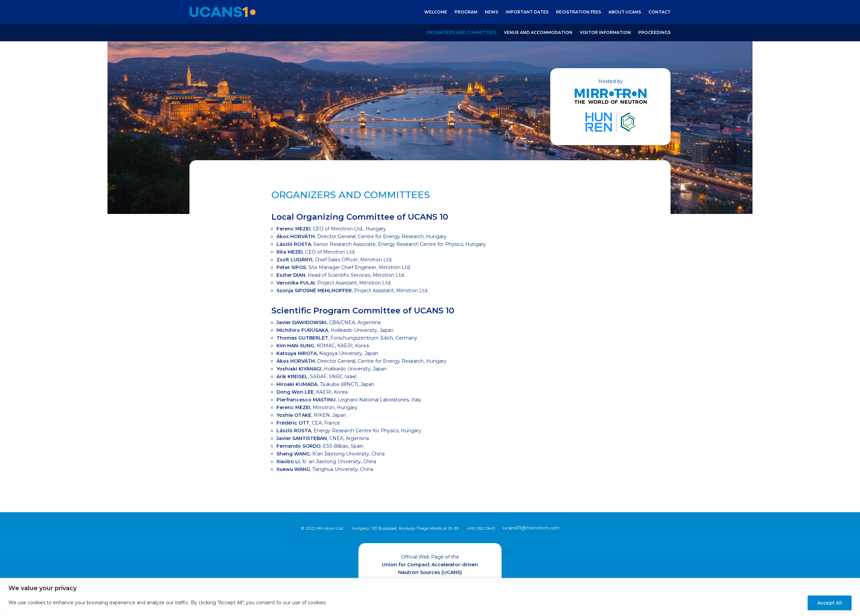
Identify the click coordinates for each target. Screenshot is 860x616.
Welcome (435, 12)
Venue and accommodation (538, 33)
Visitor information (605, 33)
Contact (659, 12)
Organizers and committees (461, 33)
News (491, 12)
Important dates (527, 12)
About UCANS (624, 12)
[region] (430, 597)
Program (466, 12)
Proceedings (654, 33)
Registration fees (578, 12)
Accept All (829, 603)
